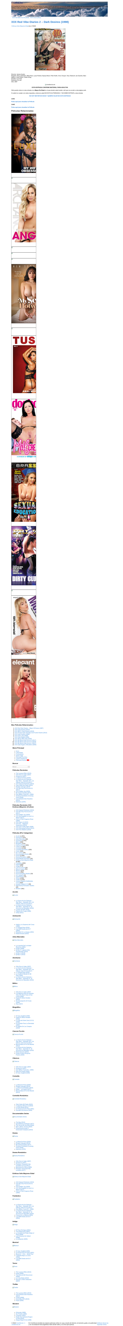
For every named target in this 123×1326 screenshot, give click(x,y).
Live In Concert (20, 867)
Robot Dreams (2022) (22, 933)
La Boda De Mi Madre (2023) (24, 1088)
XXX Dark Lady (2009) (21, 735)
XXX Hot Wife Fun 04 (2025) (20, 17)
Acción (18, 836)
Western (18, 888)
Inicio (17, 751)
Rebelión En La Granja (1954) (25, 932)
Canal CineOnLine (21, 758)
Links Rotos (19, 752)
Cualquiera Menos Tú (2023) (24, 1106)
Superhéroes (20, 876)
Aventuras (19, 840)
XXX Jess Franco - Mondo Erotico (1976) (22, 592)
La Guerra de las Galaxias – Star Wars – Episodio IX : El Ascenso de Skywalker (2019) (25, 906)
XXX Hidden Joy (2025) (23, 791)
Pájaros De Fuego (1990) (23, 911)
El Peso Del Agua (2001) (23, 1230)
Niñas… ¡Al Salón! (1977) (23, 1089)
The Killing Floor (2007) (23, 1231)
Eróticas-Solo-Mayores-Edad (20, 26)
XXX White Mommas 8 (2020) (19, 656)
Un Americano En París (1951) (25, 1109)
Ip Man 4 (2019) (20, 953)
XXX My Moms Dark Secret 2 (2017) (25, 740)
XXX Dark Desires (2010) (22, 729)
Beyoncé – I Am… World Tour (24, 1254)
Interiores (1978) (21, 802)
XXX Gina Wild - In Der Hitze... (19, 261)
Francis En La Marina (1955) (24, 1215)
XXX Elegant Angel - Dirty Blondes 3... (21, 719)
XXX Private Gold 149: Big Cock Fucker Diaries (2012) (31, 732)
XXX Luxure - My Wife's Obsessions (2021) (22, 174)
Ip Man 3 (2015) (20, 954)
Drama (18, 855)
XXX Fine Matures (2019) (23, 829)
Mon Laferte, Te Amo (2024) (24, 1126)
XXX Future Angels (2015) (18, 244)
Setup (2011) (20, 912)
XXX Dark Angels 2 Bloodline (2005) (25, 744)
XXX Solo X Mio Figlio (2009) (24, 826)
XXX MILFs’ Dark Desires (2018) (24, 731)
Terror (17, 878)
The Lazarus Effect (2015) (23, 773)
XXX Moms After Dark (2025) (23, 738)
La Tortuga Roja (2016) (23, 927)
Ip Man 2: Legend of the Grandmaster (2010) (23, 950)
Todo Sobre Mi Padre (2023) (24, 785)
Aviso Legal (19, 755)
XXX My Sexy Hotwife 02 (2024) (19, 325)
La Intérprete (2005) (22, 1239)
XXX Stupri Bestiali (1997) (18, 180)
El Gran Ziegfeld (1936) (23, 1016)
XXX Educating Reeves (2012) (25, 828)
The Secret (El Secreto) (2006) (25, 1125)
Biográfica (19, 843)
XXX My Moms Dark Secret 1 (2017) (25, 743)
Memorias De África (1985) (24, 1167)
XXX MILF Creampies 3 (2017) (19, 460)
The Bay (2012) (20, 1122)
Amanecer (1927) (21, 776)
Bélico (18, 842)
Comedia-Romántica (22, 849)
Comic (18, 851)
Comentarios (20, 754)
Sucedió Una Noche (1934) (24, 1110)
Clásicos (18, 846)
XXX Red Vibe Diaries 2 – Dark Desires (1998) (40, 21)
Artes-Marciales (20, 839)
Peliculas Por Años (21, 757)
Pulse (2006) (20, 1273)
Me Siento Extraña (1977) (23, 793)
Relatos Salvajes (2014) (23, 787)
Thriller (18, 879)
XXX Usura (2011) (35, 17)
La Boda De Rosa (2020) (23, 778)
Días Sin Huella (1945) (22, 1071)
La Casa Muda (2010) (22, 1278)
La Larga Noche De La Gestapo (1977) (21, 255)
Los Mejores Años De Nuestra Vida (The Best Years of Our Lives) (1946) (25, 995)
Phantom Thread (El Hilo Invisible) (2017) (23, 1169)
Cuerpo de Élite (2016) (22, 909)
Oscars (18, 872)
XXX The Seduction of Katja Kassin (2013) (22, 249)
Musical (18, 870)
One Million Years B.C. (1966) (25, 794)
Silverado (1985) (21, 1312)
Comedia (18, 848)
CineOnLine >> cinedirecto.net (18, 1323)
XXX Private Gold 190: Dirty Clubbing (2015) (23, 587)
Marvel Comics (20, 869)
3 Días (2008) (20, 1297)
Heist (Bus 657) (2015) (22, 1299)
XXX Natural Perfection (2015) (25, 784)
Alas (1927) (19, 1004)
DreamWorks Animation (23, 858)
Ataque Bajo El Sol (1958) (23, 1320)
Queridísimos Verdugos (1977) (25, 1123)
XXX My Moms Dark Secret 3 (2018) (25, 741)
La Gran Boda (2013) (22, 1107)
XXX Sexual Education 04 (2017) (20, 523)
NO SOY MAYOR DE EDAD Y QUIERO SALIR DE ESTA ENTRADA (50, 96)
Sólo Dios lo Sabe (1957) (23, 775)
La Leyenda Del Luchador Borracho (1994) (23, 946)
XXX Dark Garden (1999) (22, 734)
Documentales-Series (22, 854)
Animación (19, 837)
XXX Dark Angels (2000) (22, 737)
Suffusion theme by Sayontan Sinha (102, 1323)
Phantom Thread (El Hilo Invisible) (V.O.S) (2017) (23, 1164)
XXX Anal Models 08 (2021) (18, 396)
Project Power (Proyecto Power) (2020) (23, 1054)
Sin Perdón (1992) (21, 1314)
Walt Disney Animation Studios (25, 885)
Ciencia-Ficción (20, 845)
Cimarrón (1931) (21, 1315)
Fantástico (19, 863)
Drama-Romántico (21, 857)
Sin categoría (20, 875)
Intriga (18, 866)
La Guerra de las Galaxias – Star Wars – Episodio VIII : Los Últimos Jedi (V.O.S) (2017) (25, 781)
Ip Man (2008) (20, 948)
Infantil (18, 864)
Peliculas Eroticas (22, 760)
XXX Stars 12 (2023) (22, 822)
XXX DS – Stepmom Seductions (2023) (22, 824)
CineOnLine (17, 3)
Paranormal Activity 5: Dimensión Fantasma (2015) (24, 1129)
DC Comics (19, 852)
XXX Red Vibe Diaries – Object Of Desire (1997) (29, 728)
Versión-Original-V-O (22, 884)
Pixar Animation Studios (23, 873)
